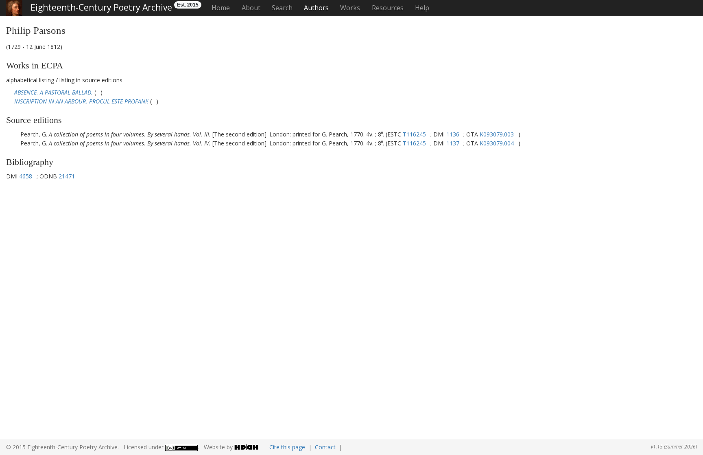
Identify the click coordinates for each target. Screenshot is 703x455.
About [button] (251, 7)
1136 (452, 134)
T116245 (414, 134)
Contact (325, 447)
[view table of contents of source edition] (98, 92)
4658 (25, 176)
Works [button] (350, 7)
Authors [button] (316, 7)
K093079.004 (497, 143)
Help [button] (422, 7)
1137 (452, 143)
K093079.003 (497, 134)
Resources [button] (388, 7)
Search (282, 7)
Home (221, 7)
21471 (67, 176)
